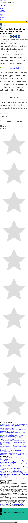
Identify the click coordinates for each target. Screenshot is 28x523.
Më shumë (3, 504)
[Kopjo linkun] (19, 36)
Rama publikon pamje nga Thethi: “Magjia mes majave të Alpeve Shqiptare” (12, 433)
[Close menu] (1, 7)
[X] (4, 5)
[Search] (0, 27)
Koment (3, 519)
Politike (2, 9)
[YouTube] (2, 5)
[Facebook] (0, 5)
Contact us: (15, 504)
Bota (1, 15)
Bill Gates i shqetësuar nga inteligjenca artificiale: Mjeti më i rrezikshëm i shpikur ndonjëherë (14, 474)
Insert (16, 522)
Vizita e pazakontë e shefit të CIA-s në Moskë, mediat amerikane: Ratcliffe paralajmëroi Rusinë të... (14, 453)
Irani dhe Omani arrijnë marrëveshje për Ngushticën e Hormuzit (13, 461)
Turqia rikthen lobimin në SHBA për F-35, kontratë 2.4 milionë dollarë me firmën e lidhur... (13, 438)
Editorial (2, 17)
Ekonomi (2, 11)
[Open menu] (1, 24)
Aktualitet (2, 10)
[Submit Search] (26, 22)
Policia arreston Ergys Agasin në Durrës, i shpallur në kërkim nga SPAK (14, 467)
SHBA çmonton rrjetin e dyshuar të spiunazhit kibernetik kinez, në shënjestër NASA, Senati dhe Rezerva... (13, 446)
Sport (1, 20)
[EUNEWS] (3, 477)
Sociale (2, 13)
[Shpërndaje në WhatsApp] (16, 36)
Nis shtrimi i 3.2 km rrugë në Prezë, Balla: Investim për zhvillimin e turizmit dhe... (13, 427)
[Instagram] (3, 5)
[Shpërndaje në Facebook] (11, 36)
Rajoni (2, 14)
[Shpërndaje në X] (13, 36)
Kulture (2, 18)
